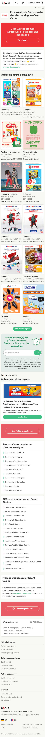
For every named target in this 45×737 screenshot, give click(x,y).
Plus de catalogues (22, 329)
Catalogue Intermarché (9, 681)
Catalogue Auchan (7, 678)
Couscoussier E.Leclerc (14, 453)
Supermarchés (26, 628)
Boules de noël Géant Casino (17, 557)
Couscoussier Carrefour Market (18, 465)
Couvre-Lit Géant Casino (15, 520)
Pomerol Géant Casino (14, 569)
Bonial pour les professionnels (11, 697)
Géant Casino (8, 631)
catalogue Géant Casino (23, 593)
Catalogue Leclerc (7, 665)
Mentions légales (7, 725)
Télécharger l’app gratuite (10, 653)
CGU (2, 728)
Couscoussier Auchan (14, 457)
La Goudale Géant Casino (15, 507)
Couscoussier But (12, 486)
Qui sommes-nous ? (8, 646)
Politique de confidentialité (32, 725)
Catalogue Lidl (6, 662)
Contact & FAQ (6, 694)
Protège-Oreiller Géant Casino (17, 532)
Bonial (5, 628)
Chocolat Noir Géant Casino (16, 553)
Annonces (38, 8)
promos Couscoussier (12, 67)
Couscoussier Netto (13, 490)
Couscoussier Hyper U (14, 469)
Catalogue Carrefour (8, 669)
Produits (19, 631)
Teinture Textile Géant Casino (17, 545)
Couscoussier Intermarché (16, 461)
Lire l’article (22, 417)
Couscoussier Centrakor (15, 482)
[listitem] (11, 98)
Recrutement (6, 700)
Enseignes (14, 628)
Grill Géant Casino (12, 524)
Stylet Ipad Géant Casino (15, 511)
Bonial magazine (7, 649)
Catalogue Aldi (6, 684)
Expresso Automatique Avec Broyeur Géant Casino (23, 563)
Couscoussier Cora (13, 474)
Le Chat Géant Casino (14, 549)
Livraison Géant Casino (14, 528)
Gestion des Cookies (30, 728)
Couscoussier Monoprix (14, 478)
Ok (37, 353)
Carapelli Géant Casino (14, 537)
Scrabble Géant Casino (14, 516)
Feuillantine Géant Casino (15, 541)
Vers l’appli (23, 40)
